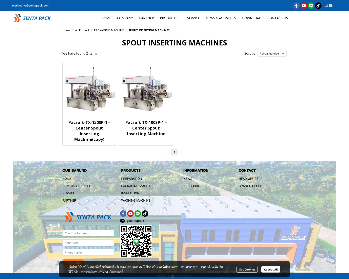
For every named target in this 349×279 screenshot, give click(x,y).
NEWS (187, 179)
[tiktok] (318, 5)
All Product (82, 30)
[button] (331, 5)
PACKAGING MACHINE (109, 30)
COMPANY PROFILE (76, 186)
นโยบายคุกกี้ (115, 272)
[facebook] (296, 5)
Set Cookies (247, 269)
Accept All (271, 269)
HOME (66, 179)
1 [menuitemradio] (174, 152)
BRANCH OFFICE (251, 186)
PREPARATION (131, 179)
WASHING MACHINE (135, 200)
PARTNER (69, 200)
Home (66, 30)
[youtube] (304, 5)
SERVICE (68, 193)
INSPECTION (130, 193)
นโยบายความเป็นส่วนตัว (88, 272)
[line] (311, 5)
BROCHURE (191, 186)
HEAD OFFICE (248, 179)
